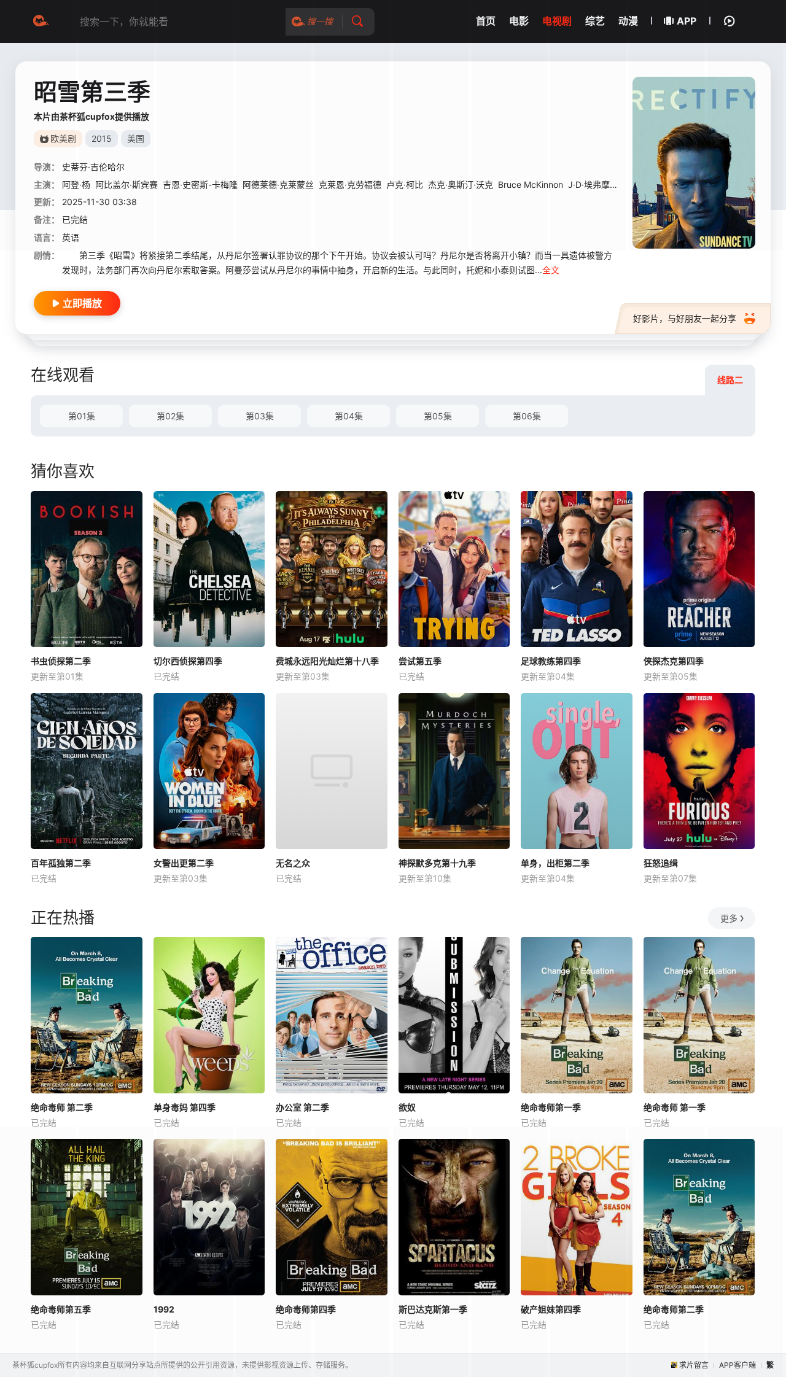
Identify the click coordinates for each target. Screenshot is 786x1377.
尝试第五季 (420, 661)
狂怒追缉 (661, 863)
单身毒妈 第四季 (185, 1107)
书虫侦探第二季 (61, 661)
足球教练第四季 (551, 661)
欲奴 (407, 1107)
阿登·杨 (76, 184)
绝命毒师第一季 (551, 1107)
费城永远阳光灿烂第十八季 (327, 661)
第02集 (170, 416)
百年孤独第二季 (61, 863)
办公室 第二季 (302, 1107)
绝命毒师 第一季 (675, 1107)
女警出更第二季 (184, 863)
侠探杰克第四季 (674, 661)
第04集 (349, 416)
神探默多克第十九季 (437, 863)
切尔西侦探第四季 (188, 661)
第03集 (260, 416)
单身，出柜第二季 (555, 863)
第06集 (527, 416)
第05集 (438, 416)
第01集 (81, 416)
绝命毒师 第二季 (62, 1107)
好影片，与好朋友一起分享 (684, 318)
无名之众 (293, 863)
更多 (728, 918)
